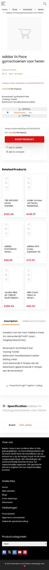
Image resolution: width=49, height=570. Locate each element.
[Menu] (3, 3)
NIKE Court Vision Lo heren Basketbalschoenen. (34, 298)
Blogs (4, 494)
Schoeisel (27, 9)
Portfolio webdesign (32, 563)
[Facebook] (4, 552)
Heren (41, 9)
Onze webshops (9, 498)
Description (11, 321)
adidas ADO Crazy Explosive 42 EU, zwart (33, 250)
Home (4, 9)
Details (4, 89)
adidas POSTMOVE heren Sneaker (10, 250)
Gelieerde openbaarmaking (15, 521)
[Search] (45, 3)
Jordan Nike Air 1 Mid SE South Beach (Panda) (11, 296)
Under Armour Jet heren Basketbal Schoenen (34, 204)
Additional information (34, 321)
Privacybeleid (8, 513)
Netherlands (19, 112)
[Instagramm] (14, 552)
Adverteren (7, 502)
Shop (15, 9)
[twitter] (9, 552)
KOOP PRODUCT (24, 139)
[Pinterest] (25, 552)
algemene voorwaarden (13, 517)
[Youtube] (20, 552)
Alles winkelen (8, 491)
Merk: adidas (25, 425)
